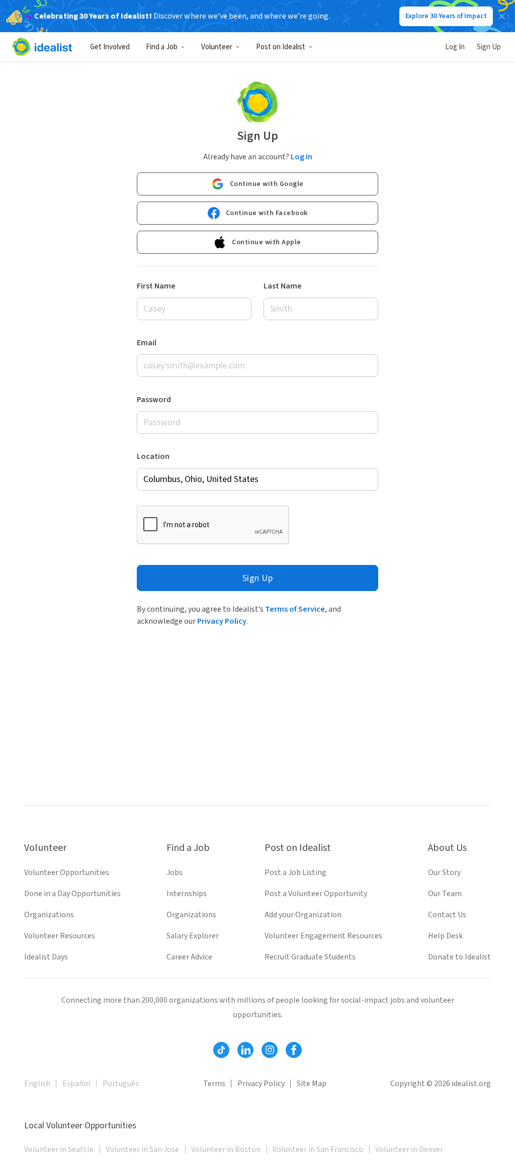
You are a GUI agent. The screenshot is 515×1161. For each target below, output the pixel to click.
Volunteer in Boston (226, 1149)
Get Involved (110, 47)
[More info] (257, 479)
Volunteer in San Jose (142, 1149)
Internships (186, 893)
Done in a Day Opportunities (72, 893)
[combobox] (257, 479)
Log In (455, 47)
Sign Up (489, 47)
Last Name (283, 286)
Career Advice (189, 956)
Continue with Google (267, 184)
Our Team (445, 893)
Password (154, 399)
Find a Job (162, 47)
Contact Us (447, 914)
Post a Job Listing (295, 872)
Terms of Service (295, 609)
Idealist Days (46, 956)
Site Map (311, 1083)
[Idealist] (42, 47)
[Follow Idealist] (221, 1050)
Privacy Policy (221, 621)
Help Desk (445, 935)
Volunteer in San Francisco (318, 1149)
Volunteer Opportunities (66, 872)
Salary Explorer (192, 935)
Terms (214, 1083)
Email (146, 342)
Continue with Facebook (267, 213)
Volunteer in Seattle (59, 1149)
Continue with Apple (266, 242)
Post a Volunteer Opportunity (316, 893)
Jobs (174, 872)
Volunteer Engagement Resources (323, 935)
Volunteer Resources (59, 935)
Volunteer (216, 47)
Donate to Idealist (459, 956)
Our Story (444, 872)
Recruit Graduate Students (310, 956)
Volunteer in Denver (409, 1149)
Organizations (49, 914)
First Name (156, 286)
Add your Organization (303, 914)
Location (153, 456)
